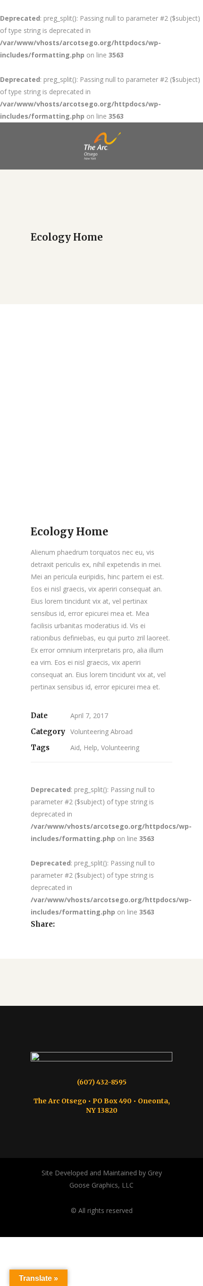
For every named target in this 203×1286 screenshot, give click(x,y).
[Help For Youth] (101, 496)
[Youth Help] (101, 469)
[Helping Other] (101, 400)
